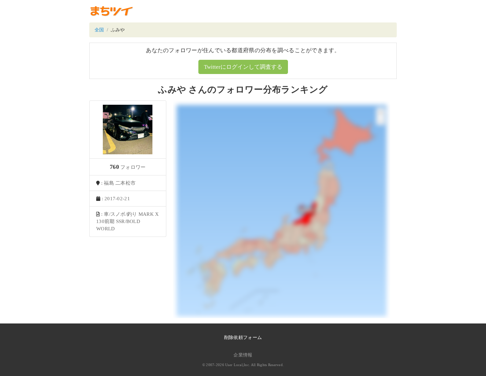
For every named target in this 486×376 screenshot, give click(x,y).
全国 (99, 29)
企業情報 (242, 355)
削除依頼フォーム (243, 337)
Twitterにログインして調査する (243, 67)
